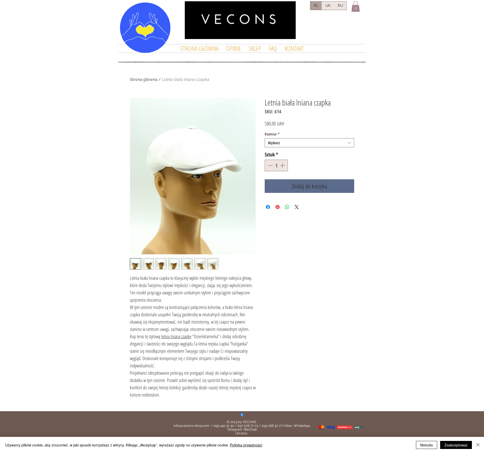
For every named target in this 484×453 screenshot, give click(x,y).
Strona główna (143, 79)
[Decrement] (269, 165)
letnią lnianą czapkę (176, 336)
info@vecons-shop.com (191, 426)
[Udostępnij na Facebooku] (268, 207)
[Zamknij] (478, 445)
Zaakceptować (456, 444)
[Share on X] (297, 207)
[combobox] (309, 142)
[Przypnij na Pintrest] (278, 207)
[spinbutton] (276, 165)
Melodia (426, 444)
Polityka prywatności (246, 444)
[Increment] (283, 165)
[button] (355, 6)
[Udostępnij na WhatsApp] (287, 207)
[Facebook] (242, 414)
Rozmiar (272, 134)
